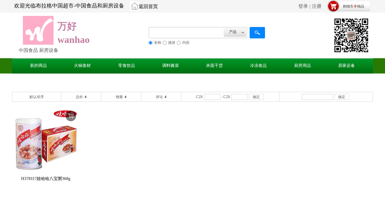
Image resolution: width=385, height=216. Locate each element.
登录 (303, 6)
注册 (317, 6)
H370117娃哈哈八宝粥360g (45, 178)
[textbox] (186, 32)
